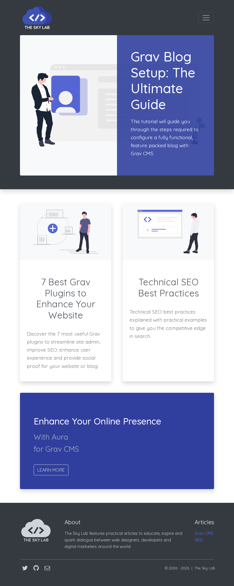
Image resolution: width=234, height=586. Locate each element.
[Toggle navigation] (206, 17)
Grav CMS (204, 533)
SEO (199, 540)
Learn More (51, 470)
